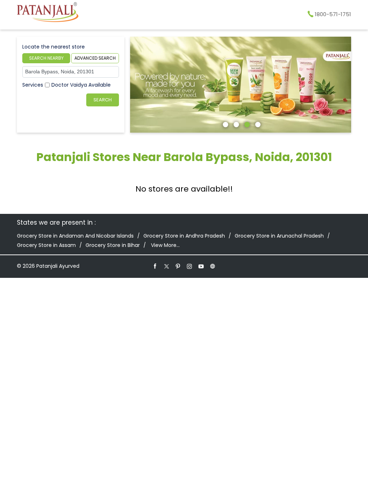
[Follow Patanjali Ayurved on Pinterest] (178, 266)
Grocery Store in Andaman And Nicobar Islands (75, 236)
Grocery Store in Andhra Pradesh (184, 236)
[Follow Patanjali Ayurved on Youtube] (201, 266)
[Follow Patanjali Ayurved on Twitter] (167, 266)
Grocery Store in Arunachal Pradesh (279, 236)
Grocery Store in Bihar (113, 245)
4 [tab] (257, 123)
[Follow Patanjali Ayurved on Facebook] (155, 266)
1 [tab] (224, 123)
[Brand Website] (213, 266)
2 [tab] (235, 123)
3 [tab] (246, 123)
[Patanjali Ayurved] (47, 13)
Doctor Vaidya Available (81, 85)
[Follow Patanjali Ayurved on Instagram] (190, 266)
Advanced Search (95, 58)
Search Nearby (46, 58)
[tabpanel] (240, 85)
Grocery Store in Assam (46, 245)
